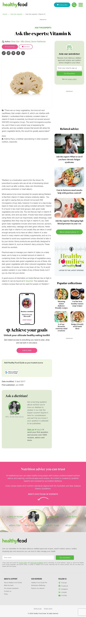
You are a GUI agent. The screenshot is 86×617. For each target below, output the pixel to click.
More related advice (68, 232)
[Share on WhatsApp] (23, 53)
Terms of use (38, 608)
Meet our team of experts (43, 494)
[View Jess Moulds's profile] (52, 516)
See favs (27, 47)
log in (39, 429)
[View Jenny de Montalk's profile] (15, 516)
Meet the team (8, 585)
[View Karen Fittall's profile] (14, 525)
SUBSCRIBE (27, 350)
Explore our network (37, 588)
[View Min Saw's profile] (33, 516)
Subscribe (63, 5)
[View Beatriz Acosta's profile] (52, 525)
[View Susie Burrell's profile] (71, 516)
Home (5, 14)
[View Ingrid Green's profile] (71, 525)
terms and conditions (36, 563)
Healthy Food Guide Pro (39, 583)
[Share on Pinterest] (13, 53)
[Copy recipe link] (4, 53)
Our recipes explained (11, 588)
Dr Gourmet (28, 281)
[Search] (74, 4)
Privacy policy (48, 608)
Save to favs (11, 47)
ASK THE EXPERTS (43, 27)
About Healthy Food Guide (13, 583)
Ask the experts (16, 14)
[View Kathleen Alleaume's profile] (33, 525)
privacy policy (72, 79)
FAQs (6, 594)
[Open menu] (80, 5)
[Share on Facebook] (18, 53)
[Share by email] (9, 53)
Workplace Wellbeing (38, 585)
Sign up (30, 429)
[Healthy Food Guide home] (14, 541)
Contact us (7, 591)
